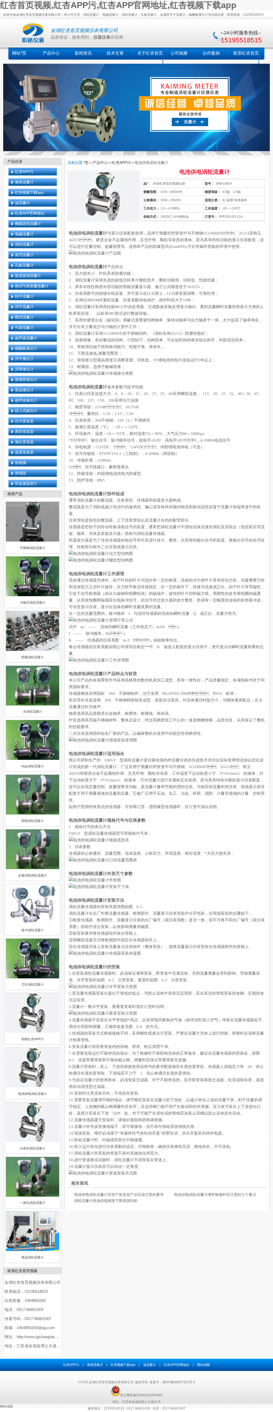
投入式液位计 (26, 411)
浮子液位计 (24, 359)
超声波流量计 (26, 338)
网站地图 (203, 1365)
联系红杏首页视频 (22, 1271)
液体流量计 (24, 182)
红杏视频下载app (29, 192)
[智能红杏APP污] (32, 1032)
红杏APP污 (24, 172)
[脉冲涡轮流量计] (32, 923)
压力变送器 (24, 421)
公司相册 (179, 53)
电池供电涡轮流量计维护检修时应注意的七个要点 (215, 1194)
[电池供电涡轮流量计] (32, 1086)
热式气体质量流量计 (32, 286)
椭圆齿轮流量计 (28, 223)
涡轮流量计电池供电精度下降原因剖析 (106, 1201)
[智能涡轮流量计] (32, 813)
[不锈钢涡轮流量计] (32, 540)
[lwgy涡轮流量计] (32, 759)
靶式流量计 (24, 317)
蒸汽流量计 (24, 255)
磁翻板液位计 (26, 348)
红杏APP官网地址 (30, 213)
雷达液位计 (24, 390)
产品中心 (51, 53)
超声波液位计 (26, 400)
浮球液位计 (24, 369)
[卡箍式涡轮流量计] (32, 595)
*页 (86, 162)
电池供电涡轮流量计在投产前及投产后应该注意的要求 (119, 1194)
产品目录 (14, 161)
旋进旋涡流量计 (28, 275)
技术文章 (115, 53)
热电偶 (20, 463)
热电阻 (20, 473)
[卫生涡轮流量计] (32, 977)
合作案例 (211, 53)
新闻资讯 (83, 53)
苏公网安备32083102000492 (141, 1395)
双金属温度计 (26, 483)
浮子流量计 (24, 307)
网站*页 (19, 53)
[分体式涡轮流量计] (32, 1141)
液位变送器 (24, 442)
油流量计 (22, 203)
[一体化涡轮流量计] (32, 1195)
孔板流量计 (24, 265)
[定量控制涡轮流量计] (32, 868)
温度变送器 (24, 452)
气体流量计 (24, 327)
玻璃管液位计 (26, 379)
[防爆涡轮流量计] (32, 650)
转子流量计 (24, 296)
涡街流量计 (24, 244)
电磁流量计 (24, 234)
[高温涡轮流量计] (32, 1250)
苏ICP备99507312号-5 (178, 1382)
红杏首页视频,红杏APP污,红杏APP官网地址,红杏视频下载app (118, 5)
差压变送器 (24, 431)
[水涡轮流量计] (32, 704)
